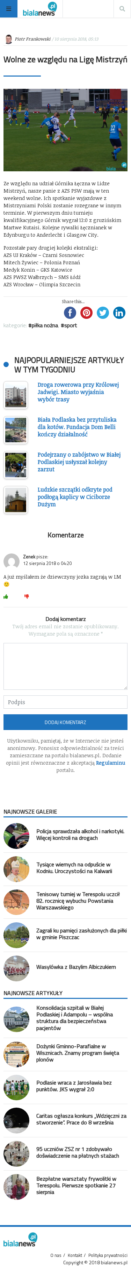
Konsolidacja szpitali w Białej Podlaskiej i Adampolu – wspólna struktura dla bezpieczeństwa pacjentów (74, 1017)
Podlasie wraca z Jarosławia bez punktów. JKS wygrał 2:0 (74, 1085)
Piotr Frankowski (32, 39)
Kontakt (75, 1255)
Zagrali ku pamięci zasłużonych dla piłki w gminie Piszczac (81, 933)
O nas (55, 1255)
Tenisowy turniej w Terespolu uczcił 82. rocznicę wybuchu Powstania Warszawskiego (78, 900)
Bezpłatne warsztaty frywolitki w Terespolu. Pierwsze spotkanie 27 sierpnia (76, 1185)
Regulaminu (110, 762)
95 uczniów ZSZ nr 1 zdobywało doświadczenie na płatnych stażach (77, 1152)
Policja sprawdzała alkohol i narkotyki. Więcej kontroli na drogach (80, 834)
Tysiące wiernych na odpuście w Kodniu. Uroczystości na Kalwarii (74, 867)
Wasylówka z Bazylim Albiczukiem (76, 967)
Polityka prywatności (108, 1255)
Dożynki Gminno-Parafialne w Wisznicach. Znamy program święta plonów (77, 1053)
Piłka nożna (45, 325)
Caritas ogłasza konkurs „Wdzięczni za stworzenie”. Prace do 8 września (81, 1118)
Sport (70, 325)
